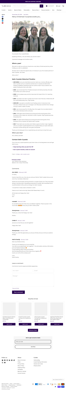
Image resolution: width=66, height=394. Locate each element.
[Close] (48, 189)
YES (41, 197)
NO (42, 202)
